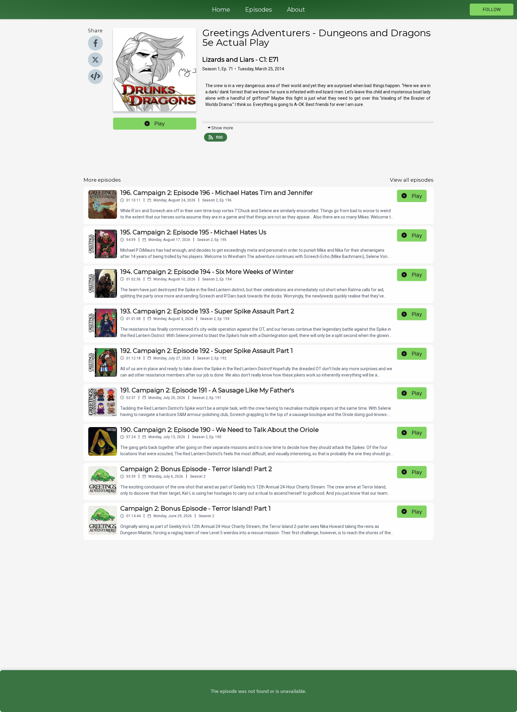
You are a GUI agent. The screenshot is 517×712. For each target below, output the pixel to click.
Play (159, 123)
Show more (222, 127)
